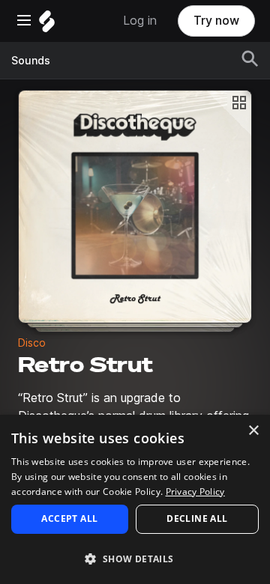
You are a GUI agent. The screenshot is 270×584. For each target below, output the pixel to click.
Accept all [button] (69, 518)
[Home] (47, 25)
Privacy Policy (195, 491)
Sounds (30, 61)
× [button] (253, 431)
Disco (32, 343)
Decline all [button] (196, 518)
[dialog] (135, 499)
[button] (135, 558)
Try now (216, 20)
